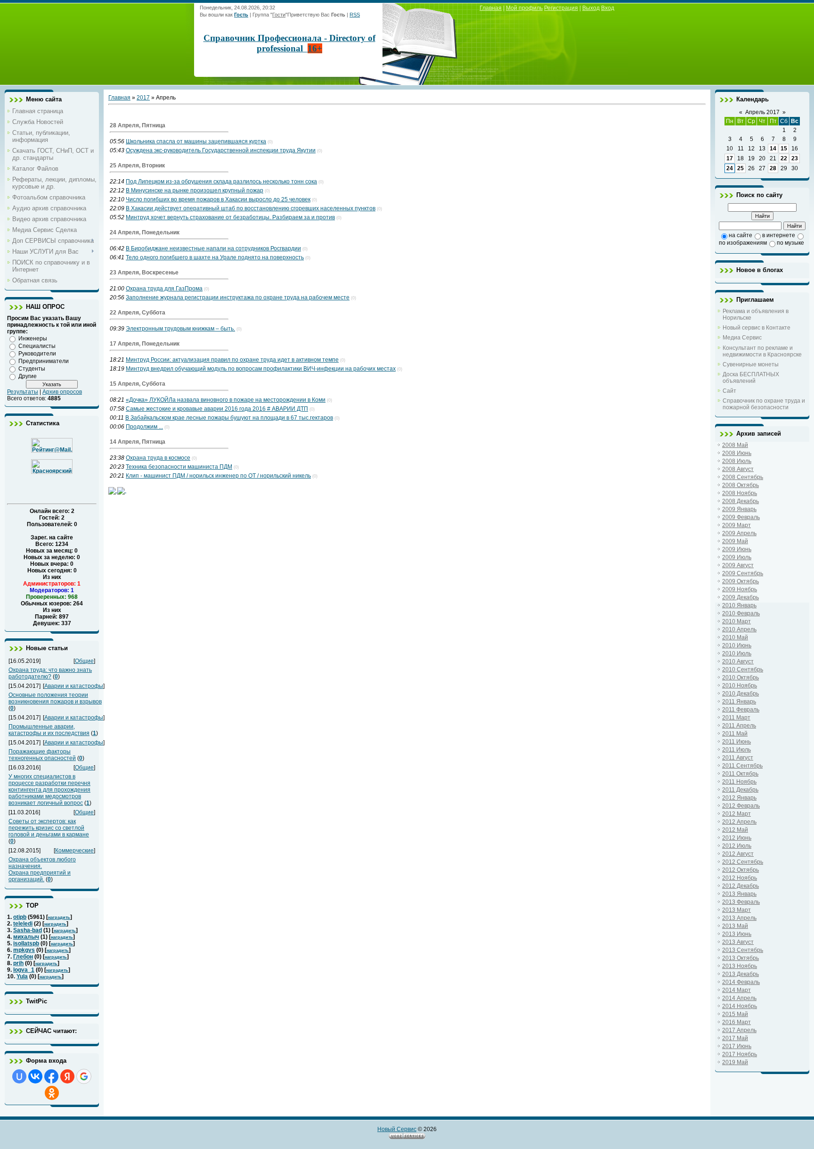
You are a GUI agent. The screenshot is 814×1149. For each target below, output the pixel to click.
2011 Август (737, 757)
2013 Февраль (741, 902)
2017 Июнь (736, 1046)
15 (784, 148)
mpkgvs (24, 950)
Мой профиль (524, 8)
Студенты (31, 368)
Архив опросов (62, 392)
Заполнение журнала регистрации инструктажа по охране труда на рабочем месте (238, 297)
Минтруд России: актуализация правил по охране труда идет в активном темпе (232, 359)
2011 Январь (739, 701)
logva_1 (23, 970)
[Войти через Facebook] (51, 1076)
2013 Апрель (739, 918)
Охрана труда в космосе (158, 458)
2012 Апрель (739, 821)
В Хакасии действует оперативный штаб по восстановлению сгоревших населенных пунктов (250, 208)
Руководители (37, 353)
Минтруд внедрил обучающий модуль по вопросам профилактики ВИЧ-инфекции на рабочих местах (261, 368)
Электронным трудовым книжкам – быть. (180, 328)
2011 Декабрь (740, 789)
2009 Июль (736, 557)
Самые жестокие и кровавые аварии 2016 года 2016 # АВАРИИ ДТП (217, 408)
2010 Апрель (739, 629)
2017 (143, 97)
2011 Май (735, 733)
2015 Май (735, 1014)
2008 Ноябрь (739, 493)
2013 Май (735, 926)
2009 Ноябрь (739, 589)
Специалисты (37, 346)
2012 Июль (736, 846)
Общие (84, 661)
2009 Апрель (739, 533)
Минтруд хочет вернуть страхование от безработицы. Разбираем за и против (230, 217)
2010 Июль (736, 653)
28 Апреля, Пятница (137, 125)
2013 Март (736, 910)
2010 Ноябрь (739, 685)
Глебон (23, 956)
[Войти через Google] (83, 1076)
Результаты (22, 392)
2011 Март (736, 717)
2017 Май (735, 1038)
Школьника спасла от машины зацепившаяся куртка (196, 141)
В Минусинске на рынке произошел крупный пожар (194, 190)
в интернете (778, 235)
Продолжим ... (144, 426)
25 (740, 168)
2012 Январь (739, 797)
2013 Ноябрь (739, 966)
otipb (19, 917)
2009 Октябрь (740, 581)
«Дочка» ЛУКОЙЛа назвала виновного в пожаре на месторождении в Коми (226, 400)
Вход (607, 8)
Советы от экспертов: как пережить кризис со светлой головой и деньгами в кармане (48, 828)
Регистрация (561, 8)
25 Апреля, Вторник (137, 165)
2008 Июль (736, 461)
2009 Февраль (741, 517)
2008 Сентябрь (742, 477)
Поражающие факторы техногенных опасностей (42, 754)
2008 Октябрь (740, 485)
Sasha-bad (27, 930)
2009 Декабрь (740, 597)
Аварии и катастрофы (73, 686)
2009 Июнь (736, 549)
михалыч (26, 937)
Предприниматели (43, 361)
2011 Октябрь (740, 773)
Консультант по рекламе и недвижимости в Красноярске (762, 351)
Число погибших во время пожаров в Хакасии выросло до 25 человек (218, 199)
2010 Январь (739, 605)
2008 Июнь (736, 453)
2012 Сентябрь (742, 862)
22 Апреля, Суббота (137, 312)
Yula (22, 976)
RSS (355, 14)
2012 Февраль (741, 805)
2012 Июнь (736, 838)
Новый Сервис (396, 1129)
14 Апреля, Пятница (137, 441)
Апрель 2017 (762, 112)
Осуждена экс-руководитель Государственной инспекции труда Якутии (221, 150)
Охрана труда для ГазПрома (164, 288)
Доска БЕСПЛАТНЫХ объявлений (751, 377)
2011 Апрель (739, 725)
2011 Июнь (736, 741)
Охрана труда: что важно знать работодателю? (50, 673)
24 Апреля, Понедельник (144, 232)
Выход (591, 8)
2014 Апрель (739, 998)
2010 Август (738, 661)
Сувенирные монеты (751, 364)
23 (794, 158)
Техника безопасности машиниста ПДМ (179, 466)
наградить (59, 917)
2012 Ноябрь (739, 878)
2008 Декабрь (740, 501)
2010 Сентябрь (742, 669)
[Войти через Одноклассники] (52, 1093)
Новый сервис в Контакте (756, 327)
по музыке (790, 243)
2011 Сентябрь (742, 765)
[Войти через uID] (19, 1076)
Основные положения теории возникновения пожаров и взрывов (55, 698)
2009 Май (735, 541)
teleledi (23, 923)
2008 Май (735, 445)
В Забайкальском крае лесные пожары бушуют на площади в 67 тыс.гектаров (229, 417)
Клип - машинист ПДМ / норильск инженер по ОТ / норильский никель (218, 475)
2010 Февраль (741, 613)
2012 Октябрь (740, 870)
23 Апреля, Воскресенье (144, 272)
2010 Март (736, 621)
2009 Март (736, 525)
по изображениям (743, 243)
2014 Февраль (741, 982)
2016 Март (736, 1022)
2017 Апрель (739, 1030)
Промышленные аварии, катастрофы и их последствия (49, 729)
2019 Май (735, 1062)
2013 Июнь (736, 934)
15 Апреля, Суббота (137, 383)
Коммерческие (74, 850)
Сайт (729, 391)
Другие (27, 376)
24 (729, 168)
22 (784, 158)
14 (773, 148)
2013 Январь (739, 894)
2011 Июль (736, 749)
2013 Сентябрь (742, 950)
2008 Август (738, 469)
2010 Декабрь (740, 693)
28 (773, 168)
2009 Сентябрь (742, 573)
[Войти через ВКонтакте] (35, 1076)
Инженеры (32, 338)
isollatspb (26, 943)
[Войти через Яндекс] (67, 1076)
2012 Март (736, 813)
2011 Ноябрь (739, 781)
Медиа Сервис (742, 337)
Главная (491, 8)
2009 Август (738, 565)
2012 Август (738, 854)
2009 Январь (739, 509)
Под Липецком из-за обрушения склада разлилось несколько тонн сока (221, 181)
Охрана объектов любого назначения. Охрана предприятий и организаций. (42, 869)
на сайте (740, 235)
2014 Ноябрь (739, 1006)
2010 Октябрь (740, 677)
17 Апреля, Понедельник (144, 343)
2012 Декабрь (740, 886)
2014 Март (736, 990)
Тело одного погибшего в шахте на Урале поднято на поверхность (215, 257)
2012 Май (735, 830)
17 (729, 158)
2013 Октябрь (740, 958)
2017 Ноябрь (739, 1054)
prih (18, 963)
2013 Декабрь (740, 974)
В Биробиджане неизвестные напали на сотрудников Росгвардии (213, 248)
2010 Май (735, 637)
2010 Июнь (736, 645)
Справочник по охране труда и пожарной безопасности (764, 404)
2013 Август (738, 942)
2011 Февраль (740, 709)
